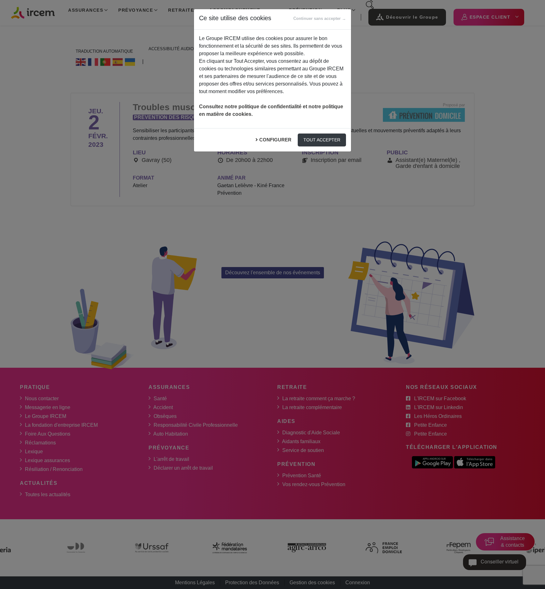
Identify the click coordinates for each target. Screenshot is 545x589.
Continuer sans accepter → (319, 18)
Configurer (275, 139)
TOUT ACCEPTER (321, 139)
